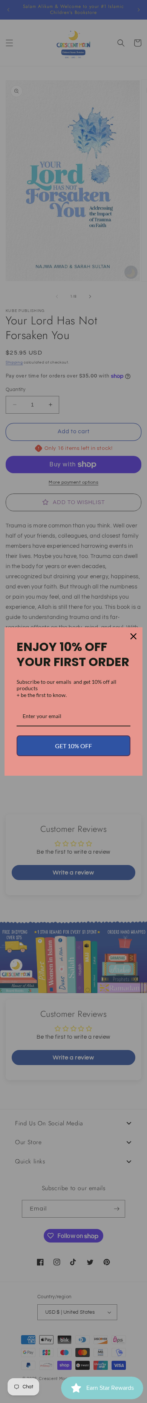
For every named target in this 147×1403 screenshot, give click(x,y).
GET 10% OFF (73, 745)
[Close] (133, 636)
